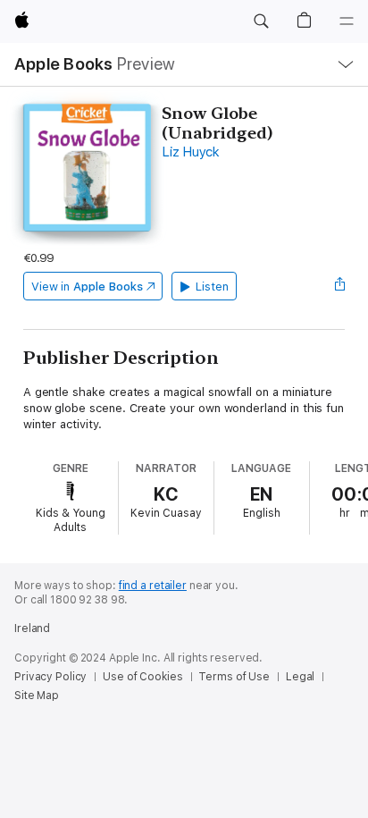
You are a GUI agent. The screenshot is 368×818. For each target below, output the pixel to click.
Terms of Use (234, 676)
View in (87, 286)
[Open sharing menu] (339, 286)
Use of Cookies (142, 676)
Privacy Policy (50, 676)
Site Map (36, 695)
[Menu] (346, 21)
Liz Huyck (191, 152)
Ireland (32, 628)
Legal (300, 676)
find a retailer (153, 585)
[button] (260, 21)
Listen (212, 286)
